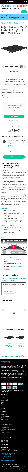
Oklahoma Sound (5, 426)
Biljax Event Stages (17, 22)
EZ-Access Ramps (5, 419)
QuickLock (17, 17)
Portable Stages (8, 22)
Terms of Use (18, 469)
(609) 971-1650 (5, 456)
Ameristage (4, 414)
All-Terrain (22, 17)
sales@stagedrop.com (8, 356)
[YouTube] (7, 441)
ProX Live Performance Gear (8, 429)
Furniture (3, 407)
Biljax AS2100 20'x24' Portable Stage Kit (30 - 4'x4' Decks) (10, 345)
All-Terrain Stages (5, 416)
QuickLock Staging (5, 432)
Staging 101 (3, 434)
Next (25, 67)
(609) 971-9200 (5, 454)
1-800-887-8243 (17, 355)
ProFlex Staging (5, 427)
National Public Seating (6, 424)
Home (2, 22)
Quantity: (14, 110)
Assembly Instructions (15, 266)
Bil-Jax (2, 418)
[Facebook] (2, 441)
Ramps (3, 404)
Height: (4, 95)
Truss (2, 402)
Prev (3, 67)
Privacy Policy (10, 469)
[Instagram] (5, 441)
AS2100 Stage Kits (16, 23)
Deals (2, 397)
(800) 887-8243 (5, 453)
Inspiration (3, 408)
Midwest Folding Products (7, 422)
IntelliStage (11, 17)
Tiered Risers (4, 400)
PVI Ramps (4, 430)
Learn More (18, 127)
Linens (2, 405)
